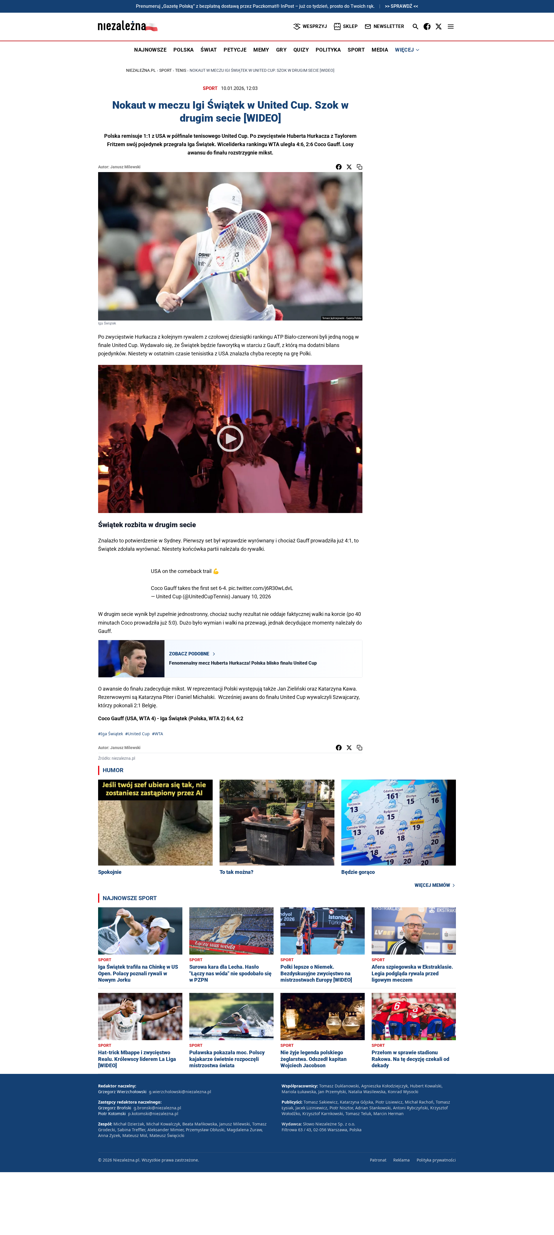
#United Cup (137, 733)
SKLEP (350, 26)
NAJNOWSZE (150, 50)
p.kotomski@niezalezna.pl (153, 1113)
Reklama (401, 1160)
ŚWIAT (209, 50)
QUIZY (301, 50)
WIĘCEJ (404, 50)
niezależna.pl (141, 70)
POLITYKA (328, 50)
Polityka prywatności (436, 1160)
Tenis (180, 70)
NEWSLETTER (389, 26)
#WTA (157, 733)
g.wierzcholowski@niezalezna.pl (180, 1091)
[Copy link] (359, 167)
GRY (281, 50)
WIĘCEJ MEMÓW (432, 885)
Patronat (378, 1160)
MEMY (261, 50)
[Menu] (451, 26)
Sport (165, 70)
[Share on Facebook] (339, 167)
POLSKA (183, 50)
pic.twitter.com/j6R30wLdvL (261, 588)
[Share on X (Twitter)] (349, 167)
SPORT (356, 50)
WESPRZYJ (315, 26)
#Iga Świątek (110, 733)
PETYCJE (235, 50)
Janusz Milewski (125, 167)
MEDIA (380, 50)
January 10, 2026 (251, 596)
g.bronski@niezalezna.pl (157, 1107)
